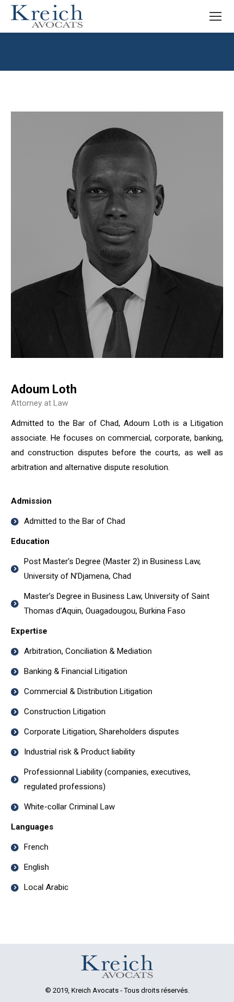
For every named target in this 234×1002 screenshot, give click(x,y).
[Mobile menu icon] (215, 16)
